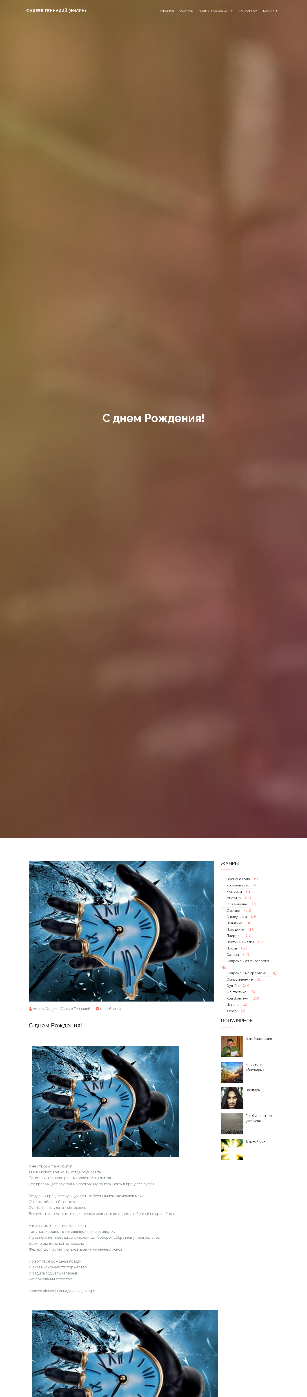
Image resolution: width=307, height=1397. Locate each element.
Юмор (232, 1011)
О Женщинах (237, 904)
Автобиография (259, 1039)
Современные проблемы (247, 973)
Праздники (235, 929)
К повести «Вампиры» (255, 1067)
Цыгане (232, 1005)
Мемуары (234, 892)
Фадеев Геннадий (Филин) (56, 11)
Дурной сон (255, 1141)
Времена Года (238, 879)
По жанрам (248, 10)
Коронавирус (238, 885)
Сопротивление (240, 979)
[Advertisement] (55, 1037)
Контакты (270, 10)
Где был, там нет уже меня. (259, 1118)
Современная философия (248, 961)
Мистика (234, 898)
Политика (234, 923)
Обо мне (186, 10)
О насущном (237, 917)
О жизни (233, 911)
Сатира (233, 955)
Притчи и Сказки (240, 942)
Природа (234, 936)
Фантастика (236, 992)
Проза (232, 948)
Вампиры (253, 1090)
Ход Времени (237, 998)
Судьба (233, 986)
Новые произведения (216, 10)
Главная (167, 10)
